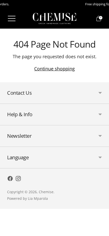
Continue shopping (54, 69)
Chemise (46, 191)
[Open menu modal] (12, 18)
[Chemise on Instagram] (18, 179)
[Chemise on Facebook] (10, 179)
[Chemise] (54, 18)
